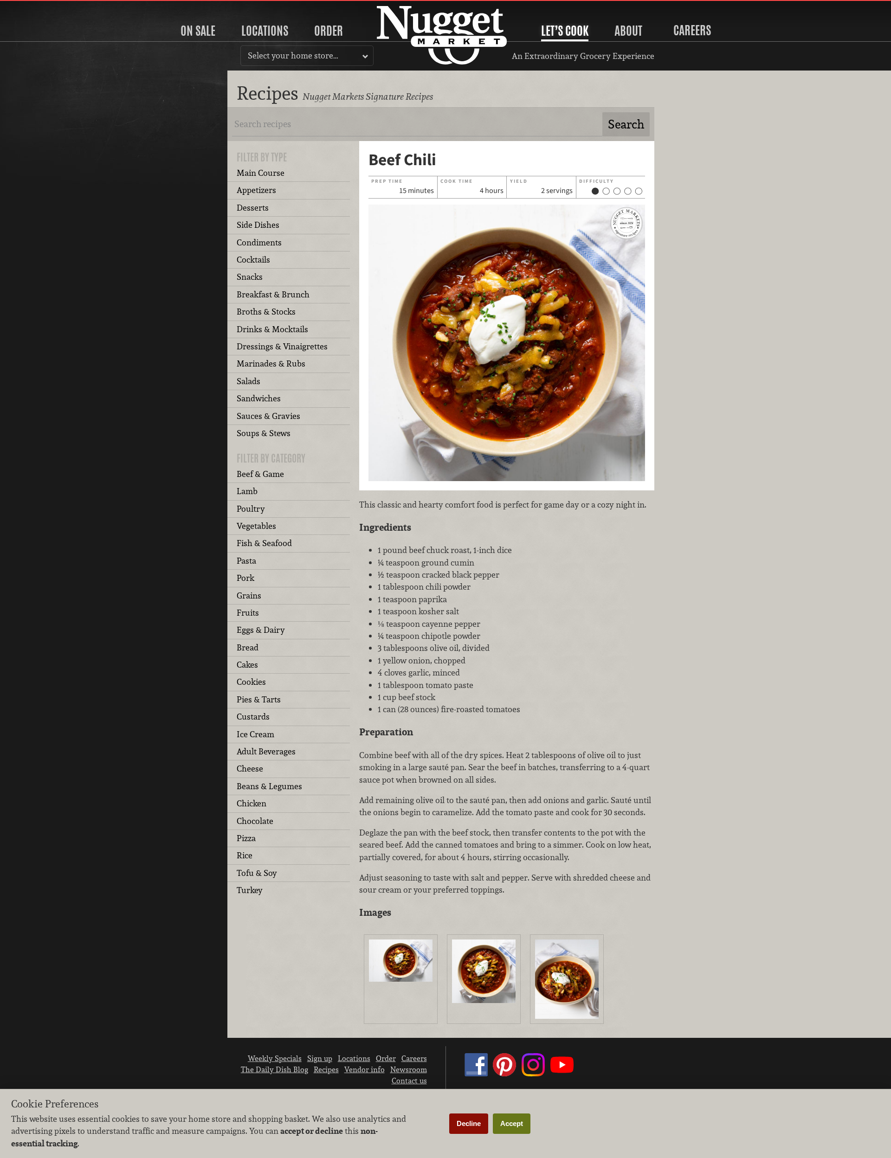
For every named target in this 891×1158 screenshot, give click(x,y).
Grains (249, 595)
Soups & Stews (264, 433)
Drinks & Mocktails (272, 329)
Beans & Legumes (269, 786)
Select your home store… (293, 55)
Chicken (251, 803)
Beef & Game (260, 474)
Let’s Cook (564, 30)
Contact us (409, 1080)
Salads (248, 381)
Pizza (246, 838)
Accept (511, 1123)
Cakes (247, 664)
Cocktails (253, 259)
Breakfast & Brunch (273, 294)
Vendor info (364, 1069)
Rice (244, 855)
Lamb (247, 491)
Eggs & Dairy (261, 629)
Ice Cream (255, 734)
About (628, 30)
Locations (264, 30)
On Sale (198, 30)
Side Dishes (258, 224)
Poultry (251, 508)
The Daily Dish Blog (274, 1069)
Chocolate (255, 821)
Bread (247, 647)
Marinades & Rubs (271, 363)
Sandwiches (259, 398)
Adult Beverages (266, 751)
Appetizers (256, 190)
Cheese (250, 768)
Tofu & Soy (257, 873)
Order (328, 30)
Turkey (250, 890)
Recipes (326, 1069)
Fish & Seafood (264, 543)
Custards (253, 716)
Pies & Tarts (259, 699)
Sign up (319, 1058)
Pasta (246, 560)
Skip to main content (43, 7)
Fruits (248, 612)
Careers (692, 30)
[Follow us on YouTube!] (562, 1073)
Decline (469, 1123)
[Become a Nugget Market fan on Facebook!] (476, 1073)
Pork (245, 578)
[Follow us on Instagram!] (533, 1073)
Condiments (259, 242)
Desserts (253, 207)
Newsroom (408, 1069)
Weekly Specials (275, 1058)
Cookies (251, 681)
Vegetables (256, 526)
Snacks (250, 276)
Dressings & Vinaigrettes (282, 346)
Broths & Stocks (266, 311)
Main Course (260, 172)
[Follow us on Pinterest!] (504, 1073)
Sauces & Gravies (268, 416)
